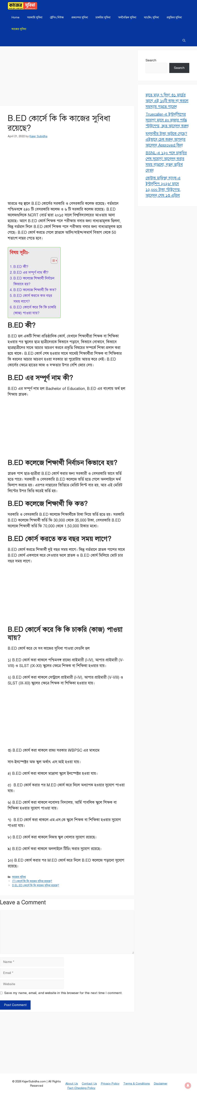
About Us (71, 1083)
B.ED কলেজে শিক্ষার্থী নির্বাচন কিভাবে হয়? (33, 281)
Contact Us (89, 1083)
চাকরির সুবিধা (103, 17)
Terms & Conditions (136, 1083)
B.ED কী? (20, 266)
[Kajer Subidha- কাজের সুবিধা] (22, 6)
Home (15, 17)
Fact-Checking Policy (81, 1088)
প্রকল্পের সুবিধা (79, 17)
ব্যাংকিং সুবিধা (151, 17)
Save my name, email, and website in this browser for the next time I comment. (63, 993)
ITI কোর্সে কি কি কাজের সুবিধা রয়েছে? (32, 881)
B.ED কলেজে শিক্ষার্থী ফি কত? (34, 290)
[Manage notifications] (188, 1085)
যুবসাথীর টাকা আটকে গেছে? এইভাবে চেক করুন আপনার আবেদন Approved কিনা (166, 139)
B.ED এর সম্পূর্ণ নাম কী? (30, 272)
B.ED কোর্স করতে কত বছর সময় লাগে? (32, 298)
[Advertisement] (67, 77)
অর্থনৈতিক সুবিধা (127, 17)
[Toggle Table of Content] (52, 260)
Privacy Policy (110, 1083)
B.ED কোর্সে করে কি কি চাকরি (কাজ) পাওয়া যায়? (34, 310)
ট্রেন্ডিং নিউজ (57, 17)
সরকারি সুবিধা (34, 17)
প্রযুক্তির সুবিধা (174, 17)
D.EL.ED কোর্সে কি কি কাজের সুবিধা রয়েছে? (35, 885)
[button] (184, 40)
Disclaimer (160, 1083)
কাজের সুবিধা (19, 29)
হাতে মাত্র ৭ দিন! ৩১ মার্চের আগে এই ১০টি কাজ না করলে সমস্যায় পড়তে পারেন (167, 101)
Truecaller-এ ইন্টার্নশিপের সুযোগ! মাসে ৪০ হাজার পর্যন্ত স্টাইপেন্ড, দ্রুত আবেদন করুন (167, 120)
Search (151, 60)
